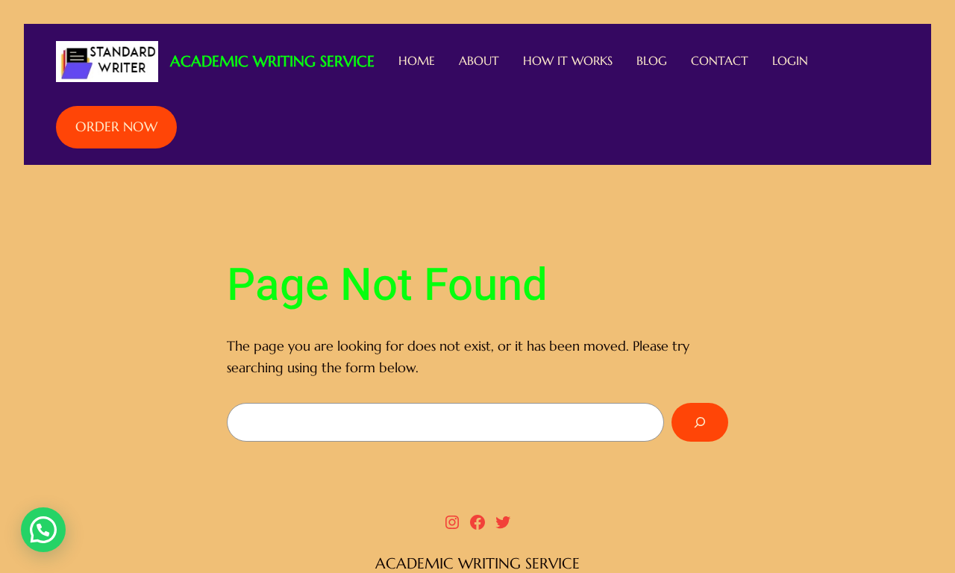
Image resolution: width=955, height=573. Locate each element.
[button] (43, 529)
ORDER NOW (116, 126)
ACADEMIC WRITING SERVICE (272, 61)
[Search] (699, 422)
